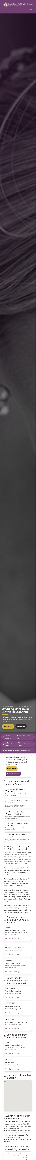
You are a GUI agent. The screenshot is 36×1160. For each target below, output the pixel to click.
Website (8, 938)
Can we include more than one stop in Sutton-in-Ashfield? (17, 1127)
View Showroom (13, 774)
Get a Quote (8, 726)
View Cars (21, 726)
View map (15, 938)
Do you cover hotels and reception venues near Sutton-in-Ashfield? (17, 1132)
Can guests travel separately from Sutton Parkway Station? (16, 1136)
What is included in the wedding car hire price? (17, 1141)
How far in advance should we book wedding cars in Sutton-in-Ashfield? (17, 1123)
